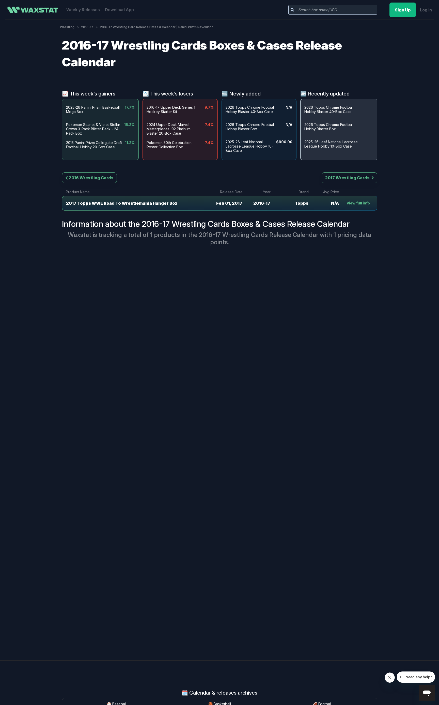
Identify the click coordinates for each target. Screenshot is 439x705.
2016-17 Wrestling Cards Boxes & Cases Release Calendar (246, 224)
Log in (426, 9)
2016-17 (87, 27)
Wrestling (67, 27)
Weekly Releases (83, 9)
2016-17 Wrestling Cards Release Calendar (258, 234)
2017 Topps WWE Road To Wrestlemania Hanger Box (121, 203)
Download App (119, 9)
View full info (358, 203)
